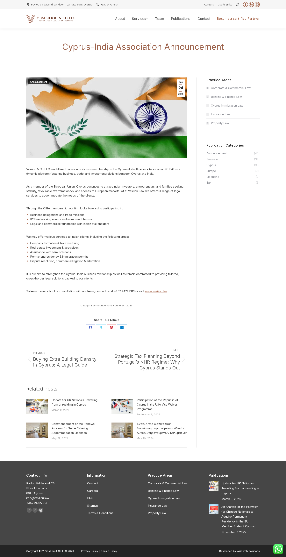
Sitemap (92, 505)
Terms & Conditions (100, 513)
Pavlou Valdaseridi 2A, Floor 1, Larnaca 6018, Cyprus (61, 4)
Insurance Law (220, 114)
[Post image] (37, 406)
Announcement (38, 82)
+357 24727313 (109, 4)
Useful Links (225, 4)
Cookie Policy (109, 551)
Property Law (220, 123)
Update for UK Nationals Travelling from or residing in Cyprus (74, 402)
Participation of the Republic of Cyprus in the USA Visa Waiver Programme (157, 404)
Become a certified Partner (238, 18)
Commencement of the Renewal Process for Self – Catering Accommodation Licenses (73, 428)
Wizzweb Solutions (248, 551)
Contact (92, 483)
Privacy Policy (90, 551)
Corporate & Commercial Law (231, 88)
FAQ (90, 498)
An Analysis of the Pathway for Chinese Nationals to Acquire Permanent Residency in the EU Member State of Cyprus (239, 516)
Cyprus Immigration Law (227, 105)
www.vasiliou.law (156, 291)
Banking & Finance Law (226, 97)
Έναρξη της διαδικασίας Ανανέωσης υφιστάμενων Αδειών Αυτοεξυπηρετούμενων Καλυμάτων (162, 428)
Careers (209, 4)
